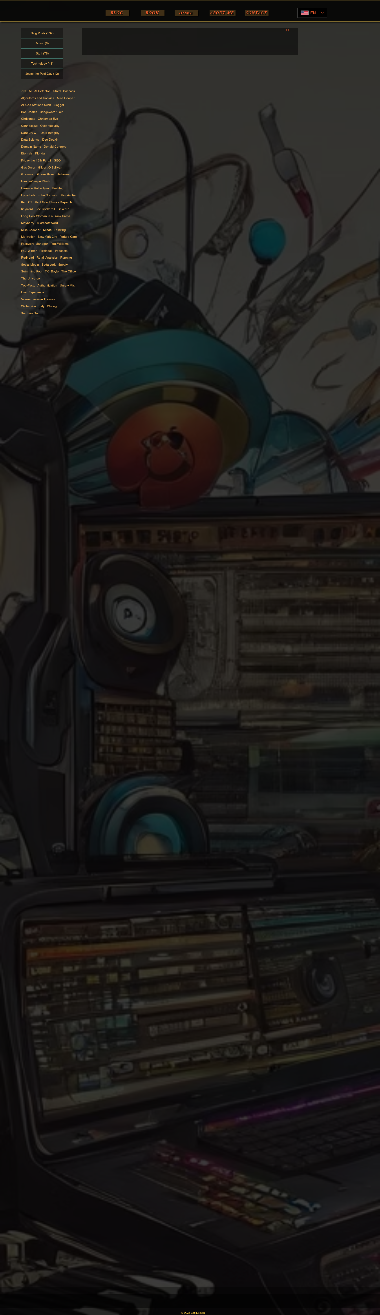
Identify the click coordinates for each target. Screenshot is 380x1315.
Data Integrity (50, 132)
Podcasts (61, 250)
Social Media (30, 264)
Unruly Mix (67, 285)
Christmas (28, 118)
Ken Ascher (69, 195)
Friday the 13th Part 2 (36, 160)
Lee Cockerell (45, 209)
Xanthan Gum (30, 313)
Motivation (28, 236)
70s (23, 91)
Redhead (27, 257)
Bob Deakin (29, 112)
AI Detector (42, 91)
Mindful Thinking (54, 230)
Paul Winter (29, 250)
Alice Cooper (66, 98)
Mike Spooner (30, 230)
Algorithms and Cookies (37, 98)
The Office (68, 271)
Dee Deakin (50, 139)
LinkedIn (63, 209)
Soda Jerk (49, 264)
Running (66, 257)
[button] (288, 30)
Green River (45, 174)
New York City (47, 236)
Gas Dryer (28, 167)
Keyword (27, 209)
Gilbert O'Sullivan (50, 167)
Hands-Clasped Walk (35, 181)
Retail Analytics (47, 257)
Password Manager (34, 243)
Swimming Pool (31, 271)
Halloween (64, 174)
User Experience (32, 292)
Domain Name (31, 146)
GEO (57, 160)
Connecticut (29, 125)
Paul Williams (60, 243)
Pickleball (45, 250)
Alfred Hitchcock (64, 91)
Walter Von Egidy (32, 306)
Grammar (28, 174)
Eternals (27, 153)
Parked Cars (68, 236)
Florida (40, 153)
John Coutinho (48, 195)
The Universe (30, 278)
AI (30, 91)
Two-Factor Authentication (39, 285)
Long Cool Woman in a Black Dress (45, 216)
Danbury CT (29, 132)
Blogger (58, 105)
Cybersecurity (49, 125)
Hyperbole (28, 195)
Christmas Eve (48, 118)
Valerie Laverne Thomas (38, 299)
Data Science (30, 139)
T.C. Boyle (52, 271)
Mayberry (27, 223)
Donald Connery (55, 146)
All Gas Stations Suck (36, 105)
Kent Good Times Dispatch (53, 202)
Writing (52, 306)
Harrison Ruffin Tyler (35, 188)
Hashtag (58, 188)
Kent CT (26, 202)
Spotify (63, 264)
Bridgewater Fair (51, 112)
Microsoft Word (47, 223)
